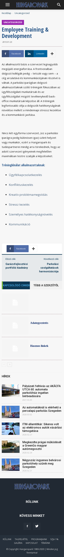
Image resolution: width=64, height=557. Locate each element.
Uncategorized (22, 13)
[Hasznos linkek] (15, 348)
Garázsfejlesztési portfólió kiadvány (17, 265)
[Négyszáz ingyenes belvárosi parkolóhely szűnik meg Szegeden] (11, 465)
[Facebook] (27, 526)
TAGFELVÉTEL (21, 539)
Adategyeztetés (39, 322)
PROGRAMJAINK (39, 539)
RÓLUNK (7, 539)
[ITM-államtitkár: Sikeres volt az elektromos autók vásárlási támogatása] (11, 429)
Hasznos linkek (39, 345)
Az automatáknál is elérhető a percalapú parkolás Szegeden (41, 409)
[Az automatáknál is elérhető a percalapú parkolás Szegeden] (11, 412)
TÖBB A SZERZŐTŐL (46, 285)
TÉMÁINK (45, 542)
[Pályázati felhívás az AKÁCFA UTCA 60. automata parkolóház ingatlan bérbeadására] (11, 390)
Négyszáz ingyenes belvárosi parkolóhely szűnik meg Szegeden (41, 464)
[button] (59, 5)
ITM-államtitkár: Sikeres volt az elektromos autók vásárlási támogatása (42, 428)
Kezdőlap (6, 13)
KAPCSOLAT (32, 542)
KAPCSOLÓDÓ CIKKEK (16, 285)
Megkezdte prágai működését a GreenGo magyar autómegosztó (41, 446)
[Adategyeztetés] (15, 325)
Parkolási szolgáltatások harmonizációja (48, 267)
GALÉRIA (18, 542)
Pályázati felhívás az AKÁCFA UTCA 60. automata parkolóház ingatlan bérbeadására (41, 391)
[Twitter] (36, 526)
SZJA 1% (54, 539)
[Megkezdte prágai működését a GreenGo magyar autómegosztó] (11, 447)
